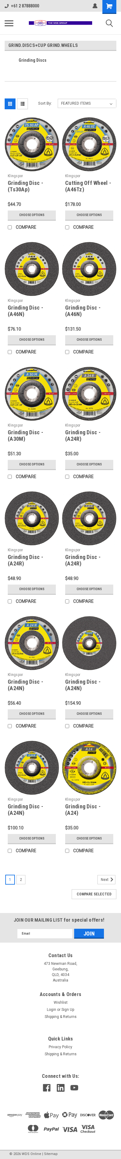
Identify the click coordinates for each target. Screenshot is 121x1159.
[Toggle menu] (9, 23)
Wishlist (61, 1002)
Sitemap (51, 1154)
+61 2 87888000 (25, 5)
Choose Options (31, 215)
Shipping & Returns (61, 1017)
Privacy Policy (60, 1047)
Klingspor (15, 176)
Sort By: (45, 103)
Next (105, 880)
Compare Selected (94, 894)
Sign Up (67, 1009)
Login (51, 1009)
